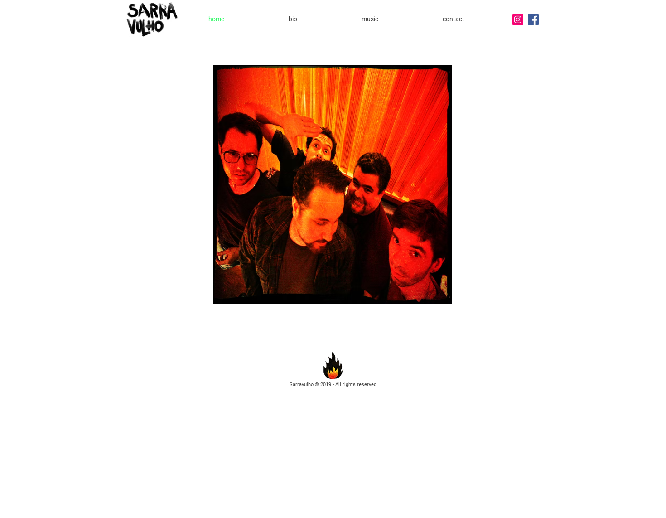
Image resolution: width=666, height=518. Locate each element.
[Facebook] (533, 19)
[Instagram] (517, 19)
